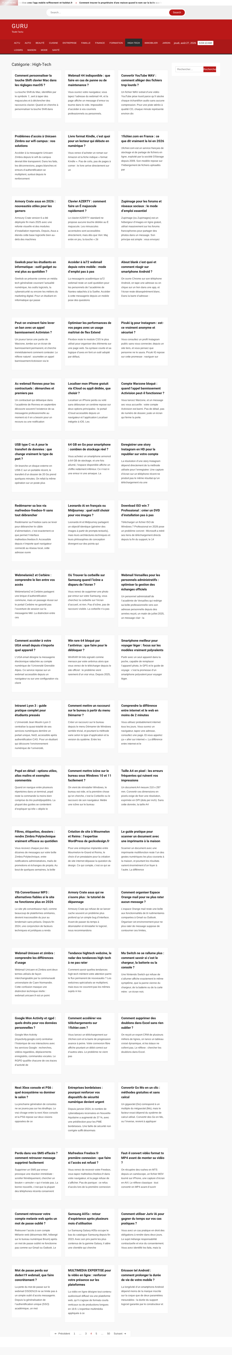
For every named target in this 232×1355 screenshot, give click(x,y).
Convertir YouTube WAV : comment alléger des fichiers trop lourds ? (141, 80)
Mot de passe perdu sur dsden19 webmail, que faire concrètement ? (34, 1275)
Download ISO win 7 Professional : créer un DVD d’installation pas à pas (140, 510)
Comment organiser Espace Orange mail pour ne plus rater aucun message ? (142, 897)
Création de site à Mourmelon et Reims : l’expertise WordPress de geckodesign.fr (89, 836)
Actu (17, 43)
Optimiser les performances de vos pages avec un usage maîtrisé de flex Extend (89, 328)
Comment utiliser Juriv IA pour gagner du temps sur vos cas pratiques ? (142, 1219)
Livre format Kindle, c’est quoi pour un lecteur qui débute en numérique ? (89, 141)
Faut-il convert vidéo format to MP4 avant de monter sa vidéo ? (142, 1158)
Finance (100, 43)
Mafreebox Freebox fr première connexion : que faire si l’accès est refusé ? (89, 1158)
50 (108, 1333)
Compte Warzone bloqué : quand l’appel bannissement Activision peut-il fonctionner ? (142, 388)
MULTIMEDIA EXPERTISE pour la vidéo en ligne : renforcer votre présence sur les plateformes (89, 1277)
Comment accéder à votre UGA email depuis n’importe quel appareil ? (34, 645)
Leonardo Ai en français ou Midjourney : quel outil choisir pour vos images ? (88, 510)
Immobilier (151, 43)
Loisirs (18, 50)
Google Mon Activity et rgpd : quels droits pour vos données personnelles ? (36, 1023)
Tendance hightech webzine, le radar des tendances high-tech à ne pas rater (89, 958)
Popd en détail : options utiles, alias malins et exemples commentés (36, 776)
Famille (85, 43)
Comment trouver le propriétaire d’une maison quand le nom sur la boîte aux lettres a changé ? (104, 2)
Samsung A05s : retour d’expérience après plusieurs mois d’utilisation (88, 1219)
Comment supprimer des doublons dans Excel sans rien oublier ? (142, 1023)
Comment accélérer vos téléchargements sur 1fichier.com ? (84, 1023)
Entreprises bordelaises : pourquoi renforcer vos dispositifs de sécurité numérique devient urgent (86, 1094)
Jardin (166, 43)
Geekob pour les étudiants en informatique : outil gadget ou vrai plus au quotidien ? (35, 267)
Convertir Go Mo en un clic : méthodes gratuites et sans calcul (140, 1092)
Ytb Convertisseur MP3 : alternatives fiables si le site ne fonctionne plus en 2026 (34, 897)
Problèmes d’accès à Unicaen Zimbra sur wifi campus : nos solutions (35, 141)
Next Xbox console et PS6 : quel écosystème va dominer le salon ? (35, 1092)
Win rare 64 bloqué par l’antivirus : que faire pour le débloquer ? (87, 645)
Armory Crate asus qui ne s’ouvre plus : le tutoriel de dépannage (86, 897)
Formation (116, 43)
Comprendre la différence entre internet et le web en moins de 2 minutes (139, 710)
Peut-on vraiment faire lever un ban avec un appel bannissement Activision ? (34, 328)
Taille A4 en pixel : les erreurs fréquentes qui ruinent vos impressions (142, 776)
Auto (28, 43)
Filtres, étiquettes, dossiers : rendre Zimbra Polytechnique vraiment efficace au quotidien (36, 836)
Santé (55, 50)
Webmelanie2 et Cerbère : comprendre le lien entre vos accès (35, 580)
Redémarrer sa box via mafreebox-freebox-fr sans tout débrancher (34, 510)
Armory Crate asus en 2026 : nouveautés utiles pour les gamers (35, 206)
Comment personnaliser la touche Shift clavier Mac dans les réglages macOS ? (36, 80)
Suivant (118, 1333)
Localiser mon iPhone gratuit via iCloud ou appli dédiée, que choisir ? (89, 388)
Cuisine (53, 43)
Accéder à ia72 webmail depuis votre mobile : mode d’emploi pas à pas (87, 267)
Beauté (40, 43)
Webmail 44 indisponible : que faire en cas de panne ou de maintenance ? (89, 80)
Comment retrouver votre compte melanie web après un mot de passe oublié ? (36, 1219)
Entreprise (70, 43)
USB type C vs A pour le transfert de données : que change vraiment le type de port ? (34, 451)
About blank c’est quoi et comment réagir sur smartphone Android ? (138, 267)
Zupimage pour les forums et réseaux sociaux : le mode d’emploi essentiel (141, 206)
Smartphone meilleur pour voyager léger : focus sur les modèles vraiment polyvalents (142, 645)
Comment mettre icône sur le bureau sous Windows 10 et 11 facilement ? (89, 776)
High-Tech (134, 43)
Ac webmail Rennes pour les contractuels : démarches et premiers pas (35, 388)
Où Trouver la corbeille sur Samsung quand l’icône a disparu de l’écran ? (86, 580)
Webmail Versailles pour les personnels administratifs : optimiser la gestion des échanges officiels (140, 582)
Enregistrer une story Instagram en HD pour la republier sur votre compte (139, 449)
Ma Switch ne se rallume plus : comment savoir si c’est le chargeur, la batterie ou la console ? (142, 960)
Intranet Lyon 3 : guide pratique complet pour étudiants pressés (31, 710)
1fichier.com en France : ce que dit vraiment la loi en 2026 (142, 138)
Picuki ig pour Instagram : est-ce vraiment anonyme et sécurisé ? (142, 328)
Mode (44, 50)
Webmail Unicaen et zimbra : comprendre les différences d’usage (35, 958)
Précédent (64, 1333)
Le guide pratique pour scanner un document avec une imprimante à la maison (140, 836)
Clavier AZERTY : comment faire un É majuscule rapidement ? (87, 206)
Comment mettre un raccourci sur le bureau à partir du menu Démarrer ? (89, 710)
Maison (31, 50)
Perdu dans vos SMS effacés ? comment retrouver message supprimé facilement (36, 1158)
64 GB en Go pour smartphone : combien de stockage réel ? (89, 447)
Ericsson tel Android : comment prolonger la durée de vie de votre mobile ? (141, 1275)
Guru (20, 26)
